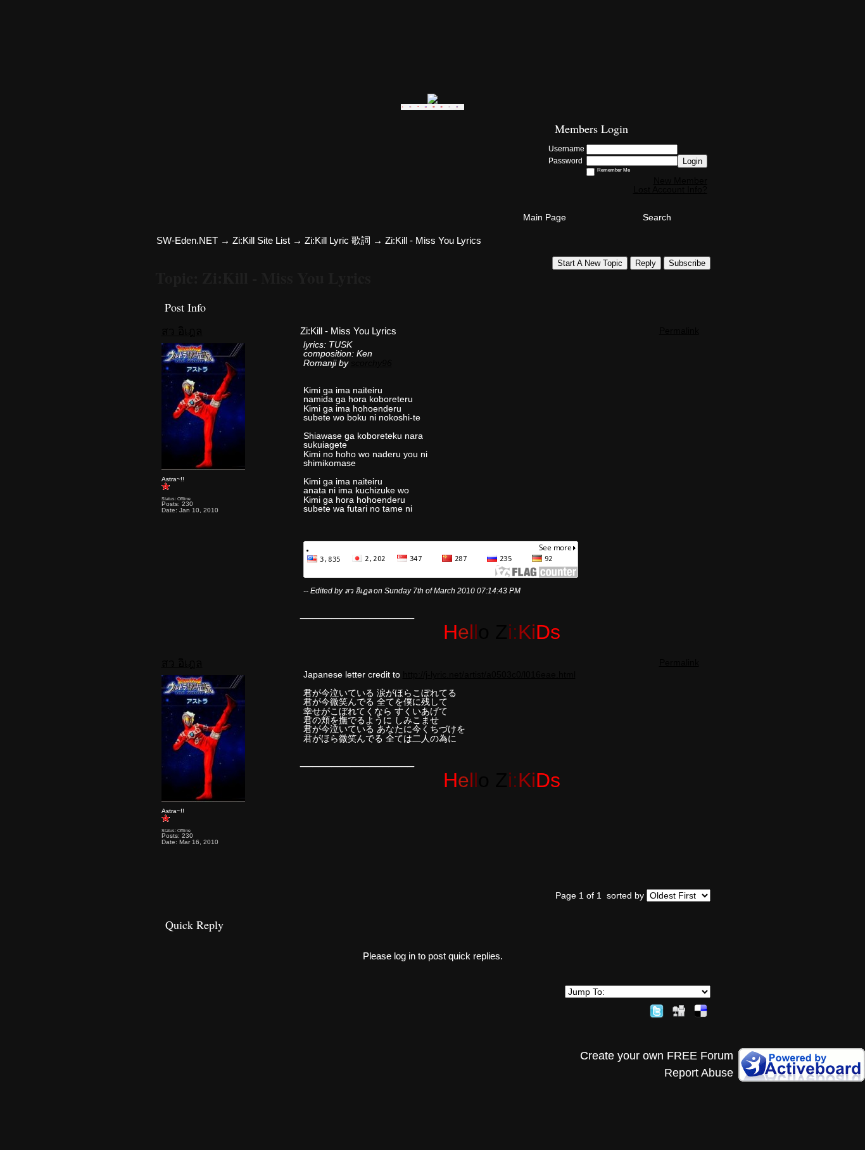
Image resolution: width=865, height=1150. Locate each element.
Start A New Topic (589, 263)
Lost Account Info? (670, 189)
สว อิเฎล (182, 331)
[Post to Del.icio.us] (700, 1009)
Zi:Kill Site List (261, 240)
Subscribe (687, 263)
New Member (680, 180)
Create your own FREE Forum (656, 1055)
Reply (645, 263)
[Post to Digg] (678, 1009)
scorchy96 (371, 363)
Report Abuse (698, 1072)
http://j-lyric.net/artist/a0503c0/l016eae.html (489, 674)
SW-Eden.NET (187, 240)
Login (692, 161)
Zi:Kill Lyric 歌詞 (337, 240)
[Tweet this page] (657, 1009)
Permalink (679, 330)
